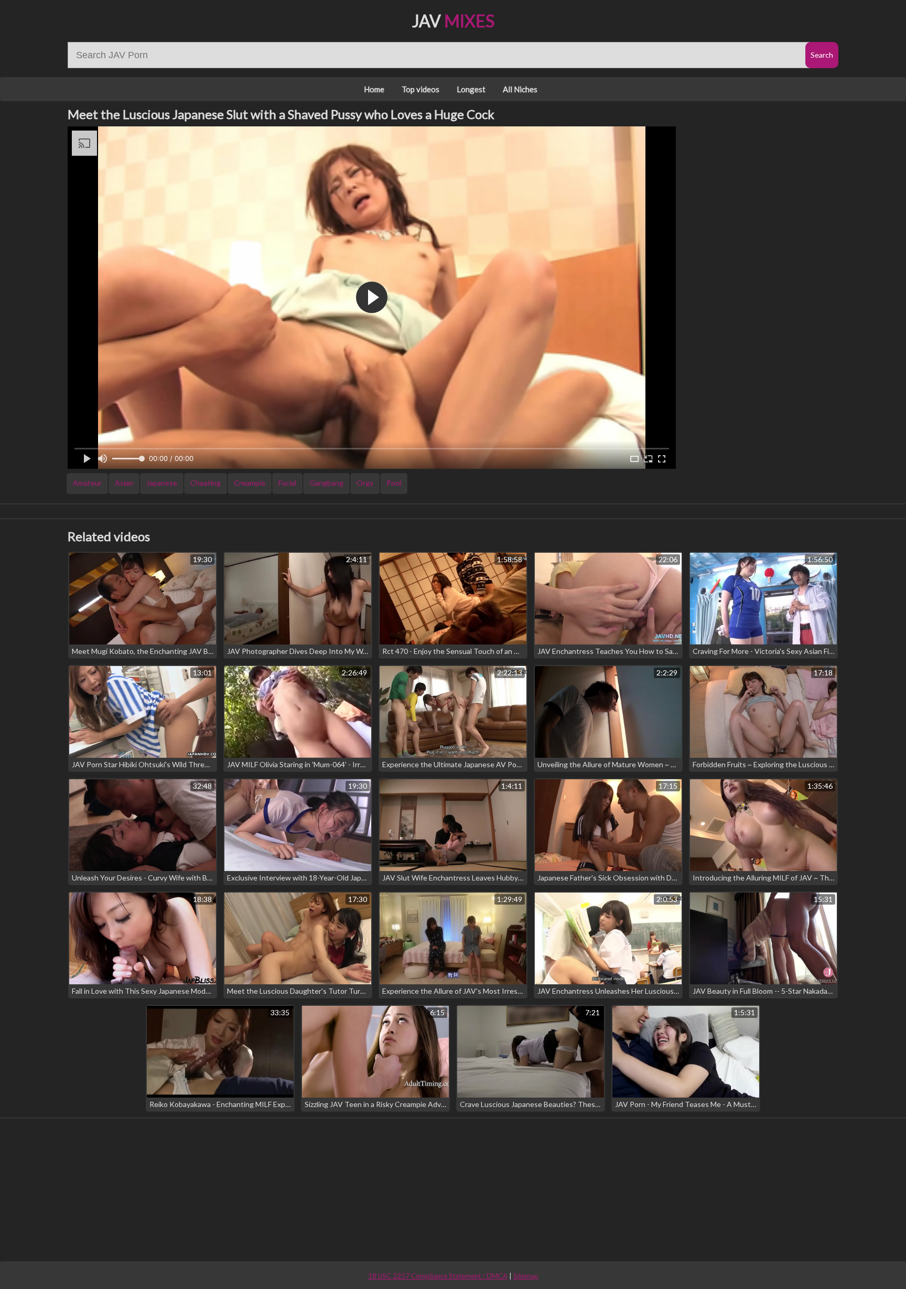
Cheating (205, 482)
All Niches (520, 89)
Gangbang (326, 482)
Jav (453, 20)
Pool (393, 482)
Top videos (420, 89)
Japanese (161, 482)
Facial (287, 482)
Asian (124, 482)
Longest (471, 89)
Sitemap (525, 1276)
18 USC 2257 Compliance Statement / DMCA (438, 1276)
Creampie (249, 482)
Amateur (87, 482)
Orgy (365, 482)
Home (374, 89)
